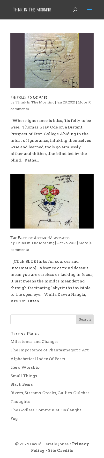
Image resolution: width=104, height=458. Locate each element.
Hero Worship (24, 367)
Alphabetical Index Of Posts (37, 358)
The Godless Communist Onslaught (45, 410)
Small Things (23, 375)
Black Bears (21, 384)
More (82, 102)
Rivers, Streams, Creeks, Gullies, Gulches (49, 392)
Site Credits (60, 450)
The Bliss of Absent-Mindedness (39, 237)
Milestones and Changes (34, 341)
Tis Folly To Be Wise (28, 97)
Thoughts (20, 401)
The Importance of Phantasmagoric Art (49, 350)
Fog (14, 418)
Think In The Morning (34, 102)
